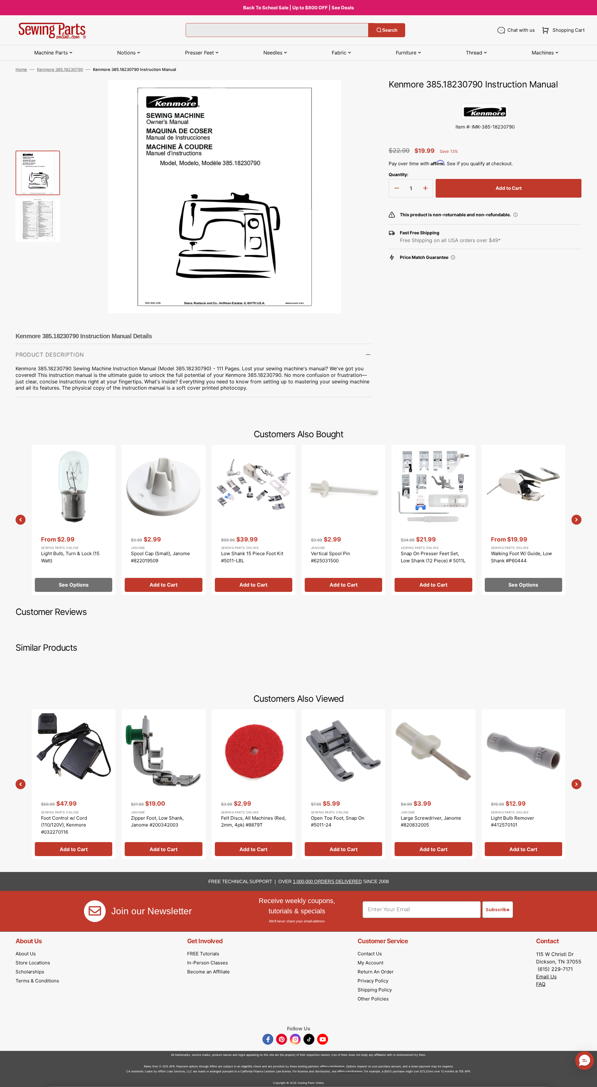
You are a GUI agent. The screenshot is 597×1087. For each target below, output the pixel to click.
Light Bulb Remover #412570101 (512, 821)
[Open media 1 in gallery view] (357, 94)
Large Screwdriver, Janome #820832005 (431, 821)
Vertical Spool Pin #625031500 (330, 557)
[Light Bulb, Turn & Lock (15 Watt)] (73, 520)
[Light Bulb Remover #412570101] (523, 784)
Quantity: (398, 174)
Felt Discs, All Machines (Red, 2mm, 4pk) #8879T (253, 821)
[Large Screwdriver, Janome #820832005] (433, 784)
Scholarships (30, 972)
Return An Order (376, 972)
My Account (370, 963)
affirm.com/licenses (350, 1071)
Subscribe (498, 909)
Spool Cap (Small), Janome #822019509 (160, 557)
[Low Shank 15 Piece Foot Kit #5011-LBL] (253, 520)
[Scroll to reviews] (485, 97)
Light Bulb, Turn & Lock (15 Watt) (70, 557)
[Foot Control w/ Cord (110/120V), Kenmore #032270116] (73, 784)
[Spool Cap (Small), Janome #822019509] (163, 520)
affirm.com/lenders (332, 1066)
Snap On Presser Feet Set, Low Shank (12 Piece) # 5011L (433, 557)
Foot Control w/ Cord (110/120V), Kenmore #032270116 (64, 825)
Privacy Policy (373, 981)
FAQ (540, 984)
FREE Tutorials (203, 954)
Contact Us (370, 954)
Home (21, 69)
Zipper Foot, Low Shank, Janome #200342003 (157, 821)
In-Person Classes (207, 963)
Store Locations (33, 963)
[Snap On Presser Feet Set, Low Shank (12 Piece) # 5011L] (433, 520)
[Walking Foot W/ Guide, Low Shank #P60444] (523, 520)
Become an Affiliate (208, 972)
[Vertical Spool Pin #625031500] (343, 520)
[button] (562, 30)
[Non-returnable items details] (515, 215)
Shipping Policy (375, 990)
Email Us (546, 976)
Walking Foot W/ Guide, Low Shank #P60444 (521, 557)
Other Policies (373, 999)
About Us (26, 954)
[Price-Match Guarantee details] (453, 257)
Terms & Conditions (37, 981)
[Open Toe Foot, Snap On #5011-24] (343, 784)
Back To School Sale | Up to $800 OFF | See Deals (298, 8)
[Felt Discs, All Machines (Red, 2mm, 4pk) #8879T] (253, 784)
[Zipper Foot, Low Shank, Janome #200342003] (163, 784)
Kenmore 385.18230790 (60, 69)
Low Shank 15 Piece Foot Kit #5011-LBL (252, 557)
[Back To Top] (587, 1077)
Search (389, 30)
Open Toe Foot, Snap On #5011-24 (337, 821)
